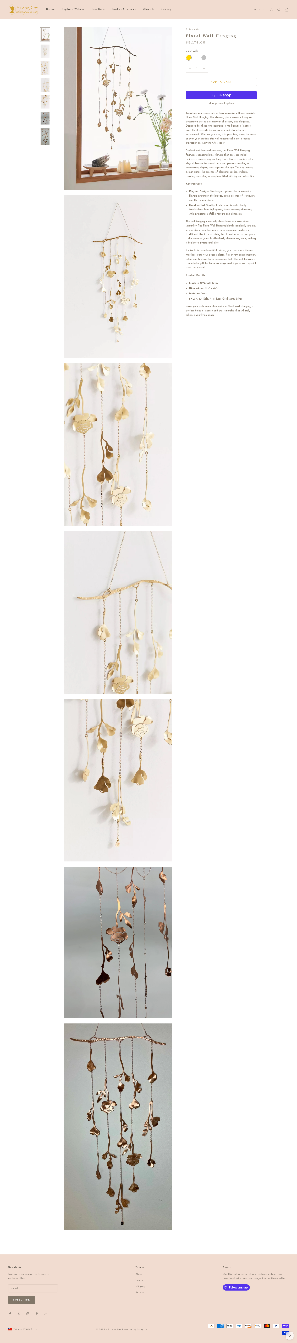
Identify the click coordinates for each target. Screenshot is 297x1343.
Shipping (140, 1286)
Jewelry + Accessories (124, 9)
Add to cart (221, 82)
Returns (139, 1292)
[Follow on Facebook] (10, 1313)
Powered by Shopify (134, 1329)
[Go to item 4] (45, 85)
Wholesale (148, 9)
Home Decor (98, 9)
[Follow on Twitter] (19, 1313)
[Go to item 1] (45, 34)
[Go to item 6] (45, 118)
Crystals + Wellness (73, 9)
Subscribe (21, 1300)
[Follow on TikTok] (45, 1313)
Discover (51, 9)
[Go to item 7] (45, 136)
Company (166, 9)
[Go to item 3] (45, 68)
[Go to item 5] (45, 102)
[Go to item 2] (45, 51)
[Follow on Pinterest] (36, 1313)
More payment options (221, 103)
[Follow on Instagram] (28, 1313)
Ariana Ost (193, 29)
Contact (140, 1280)
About (139, 1274)
